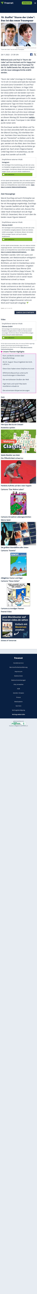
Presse (18, 697)
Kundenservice (18, 663)
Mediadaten (18, 701)
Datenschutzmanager (18, 680)
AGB (18, 689)
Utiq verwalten (19, 684)
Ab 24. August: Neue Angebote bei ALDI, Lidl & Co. (17, 363)
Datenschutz (18, 676)
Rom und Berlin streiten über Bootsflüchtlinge (13, 357)
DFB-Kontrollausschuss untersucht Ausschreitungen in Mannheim (15, 374)
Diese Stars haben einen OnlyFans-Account (18, 368)
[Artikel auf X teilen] (35, 54)
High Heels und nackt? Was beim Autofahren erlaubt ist (15, 385)
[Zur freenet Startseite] (7, 2)
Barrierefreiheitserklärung (19, 667)
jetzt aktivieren (9, 174)
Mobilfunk (27, 3)
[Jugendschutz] (18, 723)
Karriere (18, 706)
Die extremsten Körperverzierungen (16, 390)
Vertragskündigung (18, 710)
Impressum (18, 671)
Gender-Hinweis (18, 693)
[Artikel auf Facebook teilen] (31, 54)
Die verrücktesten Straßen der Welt (16, 379)
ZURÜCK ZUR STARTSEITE (25, 312)
